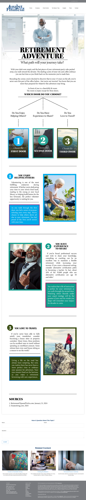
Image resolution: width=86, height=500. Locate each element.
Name (3, 422)
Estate (27, 487)
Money (27, 491)
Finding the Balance (43, 471)
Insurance (28, 488)
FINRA (60, 496)
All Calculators (28, 496)
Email (45, 422)
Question (4, 430)
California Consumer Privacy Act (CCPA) (69, 491)
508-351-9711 (75, 1)
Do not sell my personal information (62, 492)
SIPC (62, 496)
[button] (37, 8)
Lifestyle (27, 492)
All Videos (27, 494)
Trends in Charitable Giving (15, 471)
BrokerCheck (60, 483)
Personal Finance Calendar (71, 471)
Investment (28, 486)
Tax (26, 489)
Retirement (28, 484)
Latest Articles (28, 493)
